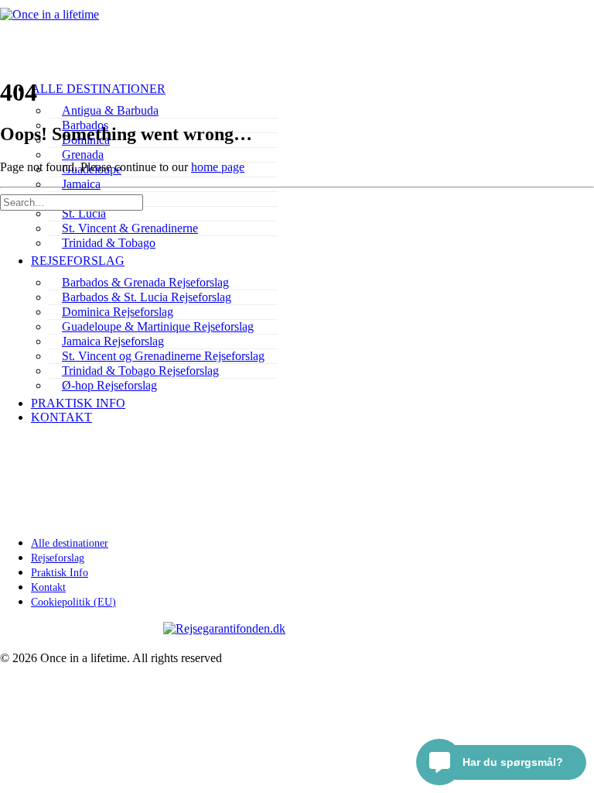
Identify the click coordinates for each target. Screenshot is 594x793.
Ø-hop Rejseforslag (109, 385)
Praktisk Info (78, 403)
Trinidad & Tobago (108, 242)
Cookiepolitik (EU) (73, 602)
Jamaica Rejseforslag (113, 341)
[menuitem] (163, 111)
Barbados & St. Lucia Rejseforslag (146, 297)
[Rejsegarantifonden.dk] (297, 629)
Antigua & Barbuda (110, 110)
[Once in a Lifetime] (297, 367)
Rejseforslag (78, 260)
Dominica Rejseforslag (117, 311)
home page (217, 166)
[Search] (71, 201)
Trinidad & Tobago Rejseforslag (140, 370)
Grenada (83, 154)
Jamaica (81, 184)
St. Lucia (84, 213)
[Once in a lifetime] (297, 31)
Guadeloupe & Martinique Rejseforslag (158, 326)
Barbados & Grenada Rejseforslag (145, 282)
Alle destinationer (98, 88)
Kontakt (61, 417)
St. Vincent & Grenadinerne (130, 228)
